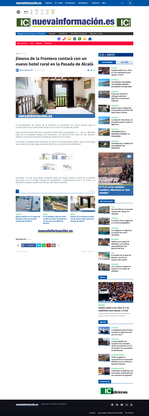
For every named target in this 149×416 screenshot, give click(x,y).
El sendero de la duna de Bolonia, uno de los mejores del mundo (121, 257)
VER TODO (92, 191)
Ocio (32, 43)
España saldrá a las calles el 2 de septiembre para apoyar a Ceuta (121, 72)
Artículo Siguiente (88, 251)
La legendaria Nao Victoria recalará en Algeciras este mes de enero (122, 332)
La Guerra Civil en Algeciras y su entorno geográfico (122, 222)
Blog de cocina (96, 33)
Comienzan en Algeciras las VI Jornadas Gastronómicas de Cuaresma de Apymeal (122, 373)
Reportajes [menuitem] (83, 3)
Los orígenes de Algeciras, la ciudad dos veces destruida (121, 232)
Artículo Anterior (22, 251)
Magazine (39, 43)
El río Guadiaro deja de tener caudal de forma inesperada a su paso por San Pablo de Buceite (55, 220)
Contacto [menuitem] (95, 3)
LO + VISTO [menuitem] (59, 3)
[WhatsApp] (94, 70)
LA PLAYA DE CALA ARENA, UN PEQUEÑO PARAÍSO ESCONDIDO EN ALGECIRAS (121, 84)
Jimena (23, 53)
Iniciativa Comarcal (79, 33)
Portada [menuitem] (48, 3)
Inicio (18, 53)
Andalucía (63, 33)
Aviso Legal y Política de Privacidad (110, 413)
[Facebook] (88, 70)
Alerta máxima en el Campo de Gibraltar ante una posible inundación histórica (28, 219)
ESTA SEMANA (107, 62)
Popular (52, 33)
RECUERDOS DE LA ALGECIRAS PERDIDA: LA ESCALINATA (120, 134)
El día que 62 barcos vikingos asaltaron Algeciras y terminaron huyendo (120, 97)
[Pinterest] (48, 245)
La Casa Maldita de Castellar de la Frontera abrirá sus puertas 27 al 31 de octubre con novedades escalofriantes (122, 345)
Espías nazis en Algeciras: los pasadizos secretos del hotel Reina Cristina (122, 110)
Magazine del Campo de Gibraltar (31, 33)
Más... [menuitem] (104, 3)
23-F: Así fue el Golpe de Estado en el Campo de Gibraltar (121, 269)
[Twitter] (91, 70)
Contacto (92, 413)
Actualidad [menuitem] (69, 3)
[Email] (53, 245)
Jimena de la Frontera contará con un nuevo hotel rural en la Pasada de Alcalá (82, 219)
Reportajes (48, 43)
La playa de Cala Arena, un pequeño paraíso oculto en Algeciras (122, 122)
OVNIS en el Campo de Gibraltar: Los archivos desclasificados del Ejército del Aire (120, 245)
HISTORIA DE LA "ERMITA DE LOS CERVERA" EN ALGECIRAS (122, 145)
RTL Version (129, 413)
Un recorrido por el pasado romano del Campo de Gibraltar (122, 211)
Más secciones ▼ (22, 43)
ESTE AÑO (124, 62)
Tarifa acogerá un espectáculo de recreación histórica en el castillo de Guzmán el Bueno (122, 360)
